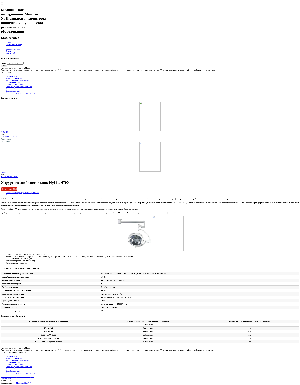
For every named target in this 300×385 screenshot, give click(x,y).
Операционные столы (14, 82)
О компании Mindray (14, 45)
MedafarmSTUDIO (23, 383)
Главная (9, 43)
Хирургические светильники (17, 80)
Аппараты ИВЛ (12, 89)
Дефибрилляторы (13, 91)
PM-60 (3, 173)
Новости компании (13, 49)
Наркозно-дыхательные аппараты (19, 87)
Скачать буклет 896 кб (9, 189)
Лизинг (9, 51)
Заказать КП (10, 53)
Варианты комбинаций (15, 195)
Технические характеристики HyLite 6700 (22, 193)
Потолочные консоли (14, 85)
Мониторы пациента (14, 78)
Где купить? (10, 47)
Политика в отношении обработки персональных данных (17, 377)
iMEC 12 (4, 132)
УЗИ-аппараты (11, 76)
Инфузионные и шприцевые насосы (20, 93)
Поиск (4, 63)
